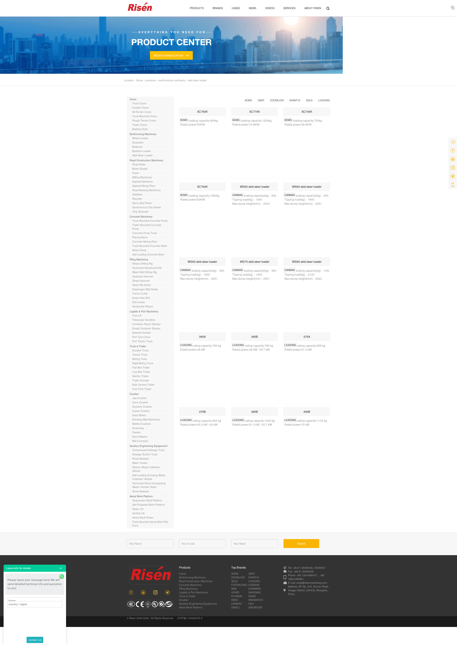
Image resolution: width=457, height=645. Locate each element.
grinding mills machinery (146, 419)
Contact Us (34, 639)
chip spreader (140, 211)
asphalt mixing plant (143, 186)
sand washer (139, 436)
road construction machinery (146, 160)
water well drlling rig (144, 272)
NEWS (252, 8)
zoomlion (277, 100)
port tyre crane (141, 337)
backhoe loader (141, 151)
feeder (136, 432)
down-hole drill (141, 298)
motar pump (139, 250)
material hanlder (141, 332)
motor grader (140, 168)
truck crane (139, 103)
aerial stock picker (142, 517)
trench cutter (140, 293)
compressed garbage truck (148, 450)
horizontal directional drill (146, 268)
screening (138, 428)
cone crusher (140, 402)
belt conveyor (140, 441)
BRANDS (218, 8)
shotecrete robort (142, 306)
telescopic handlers (143, 320)
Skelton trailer (140, 376)
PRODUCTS (197, 8)
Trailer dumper (140, 380)
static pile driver (141, 285)
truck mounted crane (144, 116)
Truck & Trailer (138, 346)
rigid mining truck (142, 363)
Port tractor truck (142, 341)
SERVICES (289, 8)
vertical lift (138, 513)
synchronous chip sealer (146, 207)
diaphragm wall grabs (145, 289)
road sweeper (140, 458)
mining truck (139, 359)
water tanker (139, 463)
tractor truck (139, 354)
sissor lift (137, 509)
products (151, 80)
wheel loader (140, 138)
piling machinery (139, 259)
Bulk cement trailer (143, 384)
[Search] (328, 8)
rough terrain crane (144, 120)
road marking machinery (146, 190)
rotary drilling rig (142, 263)
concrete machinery (141, 216)
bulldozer (137, 146)
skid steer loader (197, 80)
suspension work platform (147, 500)
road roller (139, 164)
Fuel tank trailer (141, 389)
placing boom (140, 237)
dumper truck (140, 350)
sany (261, 100)
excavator (138, 142)
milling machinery (142, 177)
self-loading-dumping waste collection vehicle (148, 477)
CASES (236, 8)
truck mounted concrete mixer (149, 246)
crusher (134, 394)
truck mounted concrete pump (150, 220)
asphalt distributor (142, 181)
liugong (324, 100)
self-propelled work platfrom (148, 504)
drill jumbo (138, 302)
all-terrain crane (141, 112)
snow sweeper (140, 491)
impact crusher (141, 411)
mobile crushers (141, 423)
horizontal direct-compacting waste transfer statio (148, 485)
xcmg (248, 100)
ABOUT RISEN (312, 8)
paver (135, 173)
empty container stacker (146, 328)
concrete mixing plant (144, 241)
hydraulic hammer (142, 276)
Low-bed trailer (141, 371)
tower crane (139, 124)
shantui (294, 100)
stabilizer (137, 194)
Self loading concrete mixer (148, 254)
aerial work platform (141, 496)
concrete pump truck (144, 233)
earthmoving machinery (172, 80)
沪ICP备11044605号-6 (189, 618)
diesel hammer (141, 280)
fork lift (137, 315)
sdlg (309, 100)
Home (139, 80)
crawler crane (140, 107)
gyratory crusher (142, 406)
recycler (137, 198)
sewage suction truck (144, 454)
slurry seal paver (142, 203)
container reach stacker (146, 324)
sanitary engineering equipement (148, 446)
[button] (35, 568)
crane (133, 99)
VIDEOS (269, 8)
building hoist (140, 129)
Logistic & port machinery (144, 311)
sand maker (139, 415)
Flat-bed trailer (141, 367)
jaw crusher (139, 398)
